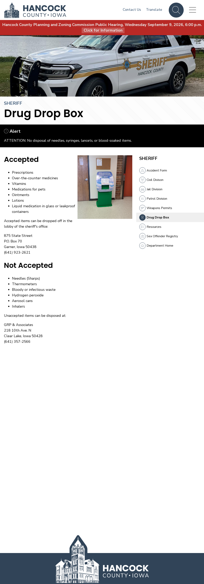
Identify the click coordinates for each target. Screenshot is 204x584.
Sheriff (13, 103)
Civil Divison (155, 180)
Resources (154, 227)
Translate (154, 9)
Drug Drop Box (158, 217)
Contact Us (132, 9)
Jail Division (154, 189)
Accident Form (157, 170)
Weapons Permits (159, 208)
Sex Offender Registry (162, 236)
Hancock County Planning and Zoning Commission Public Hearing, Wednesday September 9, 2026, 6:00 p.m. (102, 27)
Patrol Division (157, 198)
